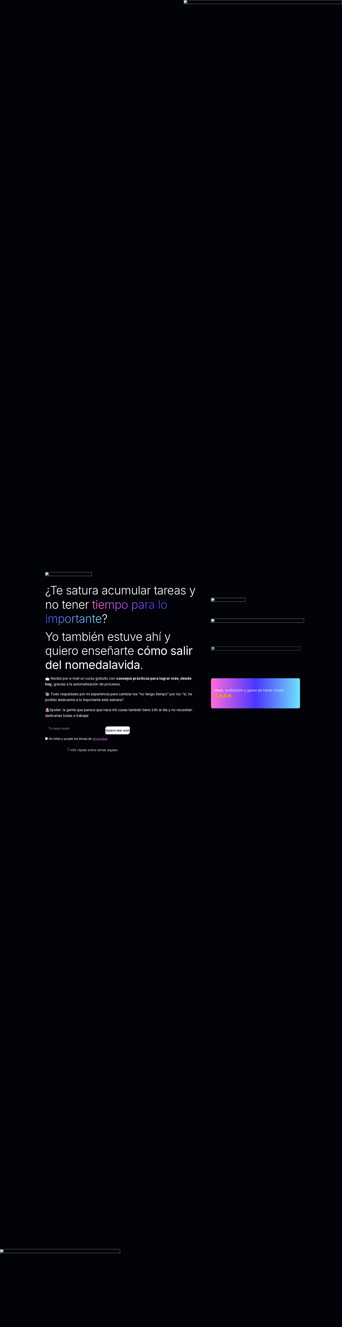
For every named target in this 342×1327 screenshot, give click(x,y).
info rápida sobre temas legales (94, 750)
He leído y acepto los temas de (78, 738)
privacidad (100, 738)
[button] (124, 750)
